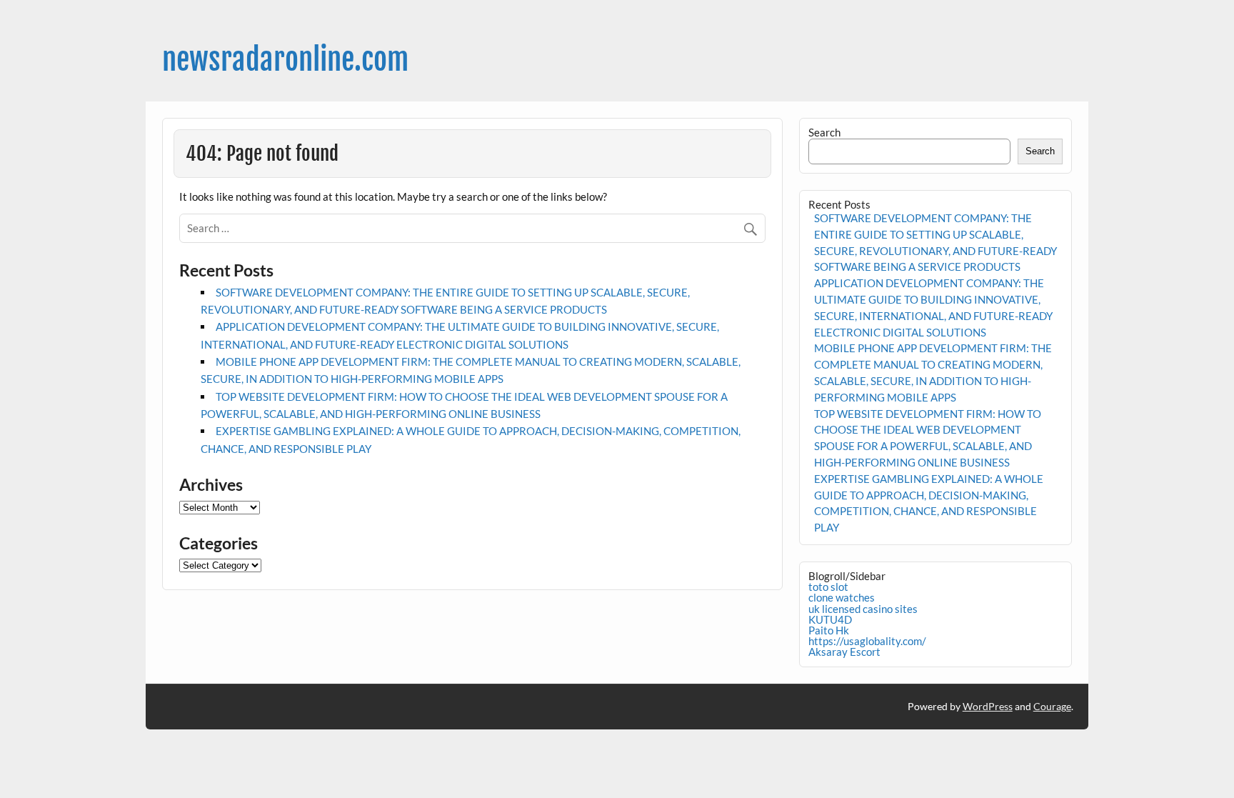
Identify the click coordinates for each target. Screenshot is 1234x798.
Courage (1052, 706)
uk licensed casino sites (863, 608)
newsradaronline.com (285, 59)
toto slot (828, 586)
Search (824, 132)
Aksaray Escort (844, 651)
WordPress (988, 706)
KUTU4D (830, 619)
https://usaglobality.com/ (867, 640)
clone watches (841, 597)
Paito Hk (828, 630)
